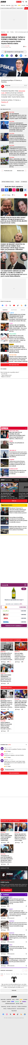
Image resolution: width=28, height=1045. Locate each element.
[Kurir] (3, 2)
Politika (12, 32)
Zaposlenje (14, 1010)
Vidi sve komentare (14, 773)
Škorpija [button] (25, 974)
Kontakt (9, 1006)
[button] (25, 46)
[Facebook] (6, 189)
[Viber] (2, 189)
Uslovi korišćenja (21, 1008)
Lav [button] (14, 974)
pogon (17, 181)
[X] (10, 189)
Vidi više (14, 990)
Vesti (8, 32)
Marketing (3, 1006)
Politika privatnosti (11, 1008)
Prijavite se (7, 890)
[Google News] (25, 189)
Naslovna (3, 32)
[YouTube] (17, 189)
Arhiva (4, 1008)
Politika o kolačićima (22, 1006)
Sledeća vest (20, 170)
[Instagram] (14, 189)
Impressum (14, 1006)
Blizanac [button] (8, 974)
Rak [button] (12, 974)
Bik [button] (4, 974)
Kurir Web (7, 45)
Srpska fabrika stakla (8, 181)
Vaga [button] (21, 974)
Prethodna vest (8, 170)
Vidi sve (14, 500)
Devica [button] (17, 974)
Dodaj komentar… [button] (10, 769)
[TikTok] (21, 189)
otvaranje (24, 181)
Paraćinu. (4, 102)
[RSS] (22, 305)
